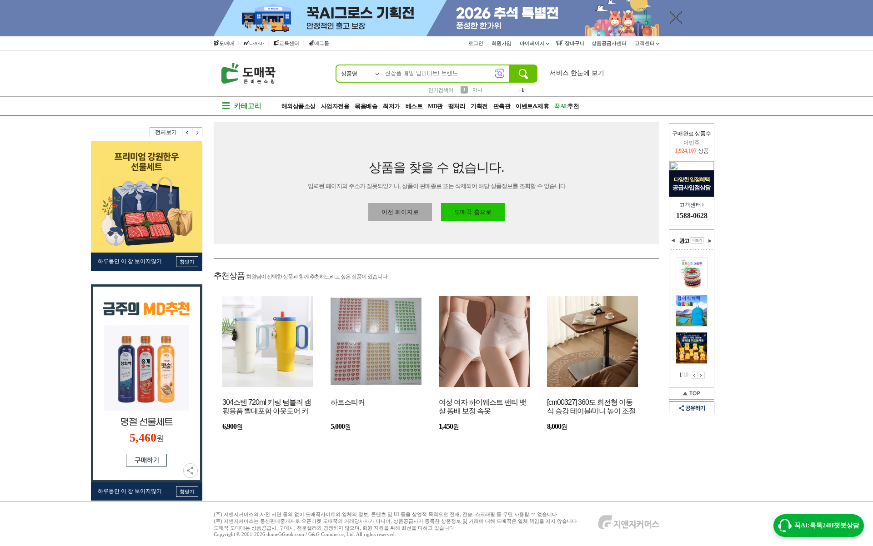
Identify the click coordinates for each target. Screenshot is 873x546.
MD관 (435, 106)
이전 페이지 (694, 375)
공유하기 (190, 470)
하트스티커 (348, 402)
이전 (187, 132)
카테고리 (247, 105)
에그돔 (321, 43)
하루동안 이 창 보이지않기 (130, 261)
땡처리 (457, 106)
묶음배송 (366, 106)
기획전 (479, 106)
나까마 (256, 43)
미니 (477, 89)
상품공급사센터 (610, 43)
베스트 (414, 106)
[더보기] (697, 240)
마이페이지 (533, 43)
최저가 (391, 106)
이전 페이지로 (400, 211)
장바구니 (574, 43)
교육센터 (289, 43)
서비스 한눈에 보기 (577, 72)
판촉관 (502, 106)
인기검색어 (440, 90)
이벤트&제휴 (532, 106)
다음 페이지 (701, 375)
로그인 (476, 43)
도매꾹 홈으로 (473, 211)
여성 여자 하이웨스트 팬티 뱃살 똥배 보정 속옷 (482, 406)
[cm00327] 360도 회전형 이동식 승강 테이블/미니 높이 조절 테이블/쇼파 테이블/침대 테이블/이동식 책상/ (591, 407)
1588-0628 (691, 215)
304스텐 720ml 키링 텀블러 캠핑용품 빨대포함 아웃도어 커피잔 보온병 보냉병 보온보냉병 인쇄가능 (266, 407)
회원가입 (502, 43)
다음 (197, 132)
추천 (566, 106)
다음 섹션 (710, 241)
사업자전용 (335, 106)
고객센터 (645, 43)
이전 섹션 (673, 241)
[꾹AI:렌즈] (500, 73)
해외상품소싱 (298, 106)
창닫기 (187, 261)
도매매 (226, 43)
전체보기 (166, 132)
